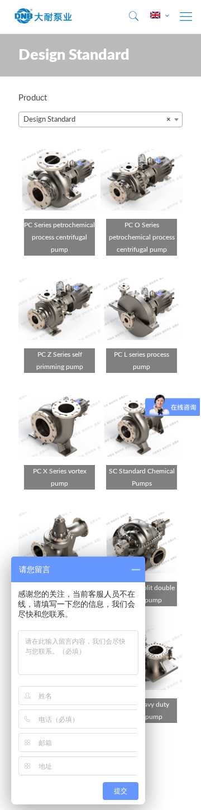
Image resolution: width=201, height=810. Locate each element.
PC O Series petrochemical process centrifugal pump (142, 237)
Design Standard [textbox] (97, 119)
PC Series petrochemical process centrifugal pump (59, 237)
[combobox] (100, 119)
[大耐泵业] (43, 17)
